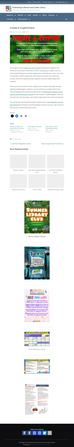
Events (35, 15)
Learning (10, 19)
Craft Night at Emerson (35, 126)
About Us (10, 15)
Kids (29, 15)
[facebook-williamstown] (29, 433)
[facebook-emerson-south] (24, 433)
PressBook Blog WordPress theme (41, 444)
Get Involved (22, 19)
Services (52, 15)
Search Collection (48, 2)
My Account (36, 2)
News (44, 15)
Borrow (20, 15)
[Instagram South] (39, 433)
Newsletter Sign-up (61, 2)
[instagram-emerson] (34, 433)
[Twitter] (44, 433)
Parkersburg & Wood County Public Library (28, 7)
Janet (27, 32)
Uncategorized (16, 139)
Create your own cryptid (31, 68)
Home (29, 2)
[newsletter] (49, 433)
